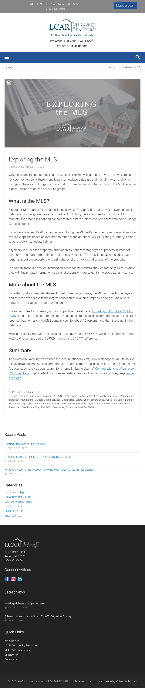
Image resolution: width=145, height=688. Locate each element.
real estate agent (18, 403)
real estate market (62, 403)
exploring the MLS (52, 396)
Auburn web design (100, 681)
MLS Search (11, 654)
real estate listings (39, 403)
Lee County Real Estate (106, 396)
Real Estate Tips (31, 392)
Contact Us (11, 659)
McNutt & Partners (127, 681)
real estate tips (30, 407)
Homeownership (14, 492)
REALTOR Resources (17, 650)
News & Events (13, 506)
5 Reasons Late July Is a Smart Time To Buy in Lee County (38, 456)
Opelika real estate (72, 399)
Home (110, 67)
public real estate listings (119, 399)
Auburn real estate (31, 396)
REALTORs (46, 407)
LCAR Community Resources (21, 645)
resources (58, 407)
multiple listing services (48, 399)
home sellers (86, 396)
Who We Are (12, 640)
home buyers (70, 396)
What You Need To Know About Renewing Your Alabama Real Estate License (49, 469)
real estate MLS (81, 403)
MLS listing (27, 399)
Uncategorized (13, 515)
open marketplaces (93, 399)
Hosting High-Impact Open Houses (25, 443)
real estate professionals (105, 403)
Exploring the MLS (33, 159)
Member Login (125, 5)
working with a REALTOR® (80, 407)
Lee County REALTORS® (18, 501)
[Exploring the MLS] (72, 146)
